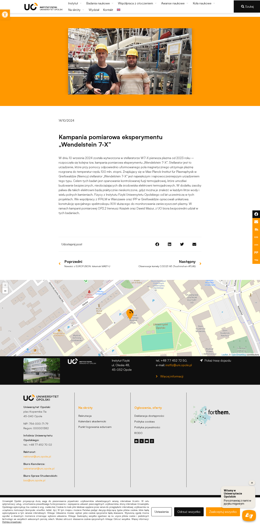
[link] (5, 14)
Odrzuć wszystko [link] (188, 512)
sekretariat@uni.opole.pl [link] (38, 468)
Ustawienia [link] (162, 512)
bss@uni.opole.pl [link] (34, 480)
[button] (75, 3)
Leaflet (225, 354)
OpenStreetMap (238, 354)
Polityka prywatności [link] (12, 522)
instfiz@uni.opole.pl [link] (179, 365)
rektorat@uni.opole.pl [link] (37, 456)
